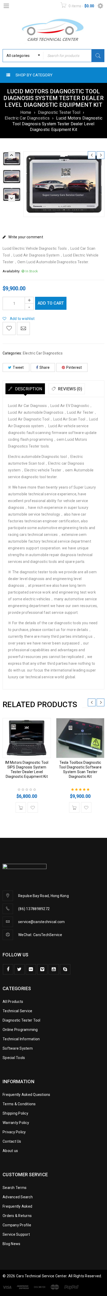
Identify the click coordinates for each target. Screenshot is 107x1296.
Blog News (11, 1244)
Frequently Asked (17, 1206)
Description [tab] (28, 388)
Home (25, 112)
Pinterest (74, 367)
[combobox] (23, 55)
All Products (13, 1001)
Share (44, 367)
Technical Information (21, 1039)
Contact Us (12, 1141)
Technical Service (17, 1011)
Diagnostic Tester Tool (59, 112)
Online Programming (20, 1030)
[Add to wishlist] (9, 328)
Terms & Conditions (19, 1104)
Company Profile (17, 1225)
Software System (18, 1048)
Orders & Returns (17, 1216)
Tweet (18, 367)
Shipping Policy (15, 1113)
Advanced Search (18, 1197)
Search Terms (14, 1188)
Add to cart (51, 303)
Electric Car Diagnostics (27, 118)
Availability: (11, 271)
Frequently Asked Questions (26, 1095)
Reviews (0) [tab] (69, 388)
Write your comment (25, 237)
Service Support (16, 1234)
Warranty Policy (16, 1123)
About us (10, 1151)
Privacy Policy (14, 1132)
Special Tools (14, 1058)
